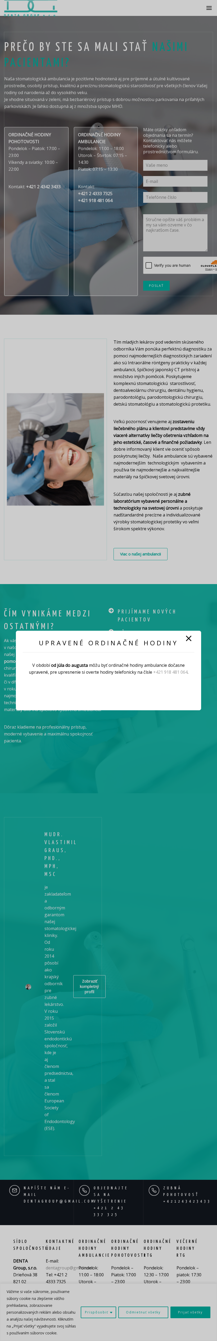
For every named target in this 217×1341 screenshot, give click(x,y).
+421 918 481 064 (170, 672)
